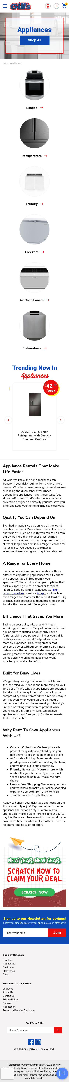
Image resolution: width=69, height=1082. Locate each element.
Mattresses (9, 971)
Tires (6, 974)
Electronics (9, 967)
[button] (8, 420)
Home (5, 63)
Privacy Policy (10, 999)
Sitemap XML (48, 1049)
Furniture (7, 960)
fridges (41, 593)
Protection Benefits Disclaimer (19, 1010)
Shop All (34, 40)
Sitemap (34, 1049)
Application (9, 1006)
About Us (8, 992)
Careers (7, 1003)
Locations (8, 988)
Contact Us (9, 996)
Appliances (15, 63)
